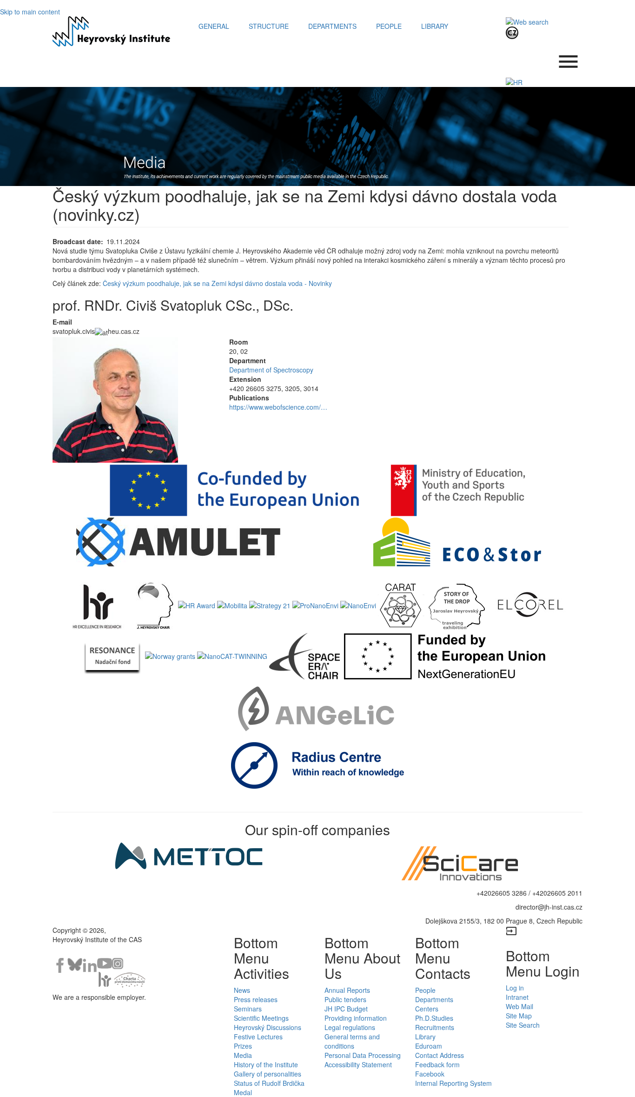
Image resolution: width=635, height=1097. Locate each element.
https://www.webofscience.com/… (278, 407)
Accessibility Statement (358, 1064)
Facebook (429, 1073)
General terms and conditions (352, 1041)
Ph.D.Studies (434, 1018)
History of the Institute (266, 1064)
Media (243, 1055)
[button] (134, 400)
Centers (426, 1008)
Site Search (523, 1025)
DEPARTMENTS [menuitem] (332, 26)
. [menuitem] (568, 56)
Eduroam (428, 1045)
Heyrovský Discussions (267, 1027)
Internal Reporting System (453, 1083)
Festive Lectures (258, 1036)
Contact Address (439, 1055)
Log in (515, 987)
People (425, 990)
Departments (434, 999)
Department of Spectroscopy (271, 369)
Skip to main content (30, 11)
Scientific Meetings (261, 1018)
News (242, 990)
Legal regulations (349, 1027)
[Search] (527, 21)
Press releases (256, 999)
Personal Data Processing (362, 1055)
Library (425, 1036)
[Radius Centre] (317, 764)
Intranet (517, 997)
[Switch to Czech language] (512, 32)
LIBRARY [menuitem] (434, 26)
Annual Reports (347, 990)
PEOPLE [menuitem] (389, 26)
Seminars (248, 1008)
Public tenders (345, 999)
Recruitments (434, 1027)
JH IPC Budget (346, 1008)
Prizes (243, 1045)
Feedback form (437, 1064)
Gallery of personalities (267, 1073)
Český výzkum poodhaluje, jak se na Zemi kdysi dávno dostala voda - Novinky (217, 283)
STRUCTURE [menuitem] (269, 26)
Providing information (355, 1018)
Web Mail (519, 1006)
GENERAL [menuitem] (213, 26)
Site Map (519, 1015)
